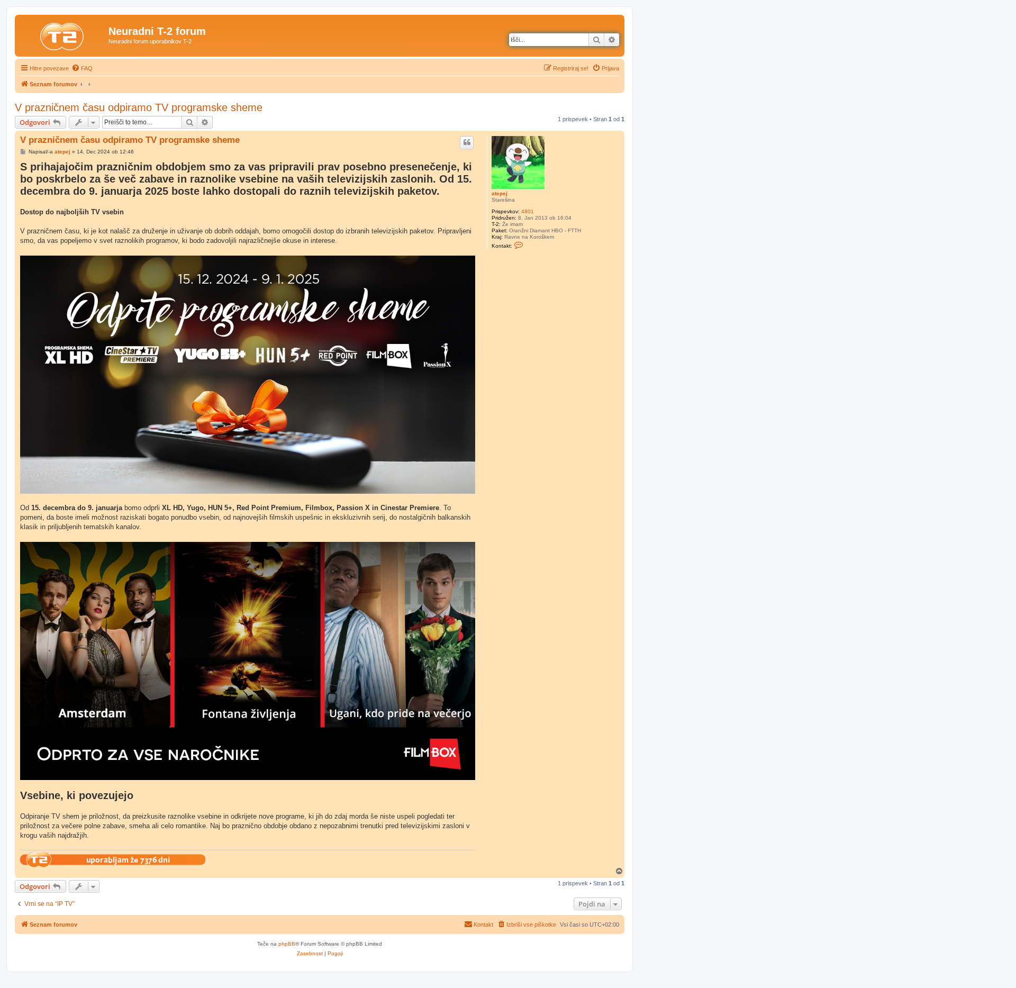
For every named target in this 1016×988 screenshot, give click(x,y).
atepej (499, 193)
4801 (527, 211)
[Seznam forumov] (62, 34)
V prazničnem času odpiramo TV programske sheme (138, 107)
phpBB (286, 944)
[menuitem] (82, 68)
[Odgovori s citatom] (467, 142)
